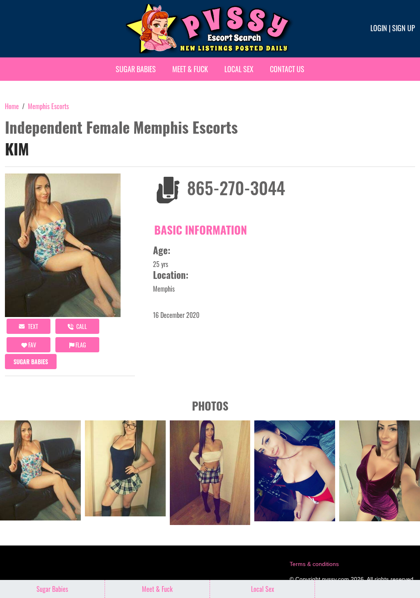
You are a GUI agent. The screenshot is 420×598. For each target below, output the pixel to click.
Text (32, 326)
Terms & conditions (314, 564)
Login (378, 28)
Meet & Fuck (190, 69)
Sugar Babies (136, 69)
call (81, 326)
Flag (80, 344)
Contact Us (287, 69)
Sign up (403, 28)
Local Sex (238, 69)
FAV (31, 344)
